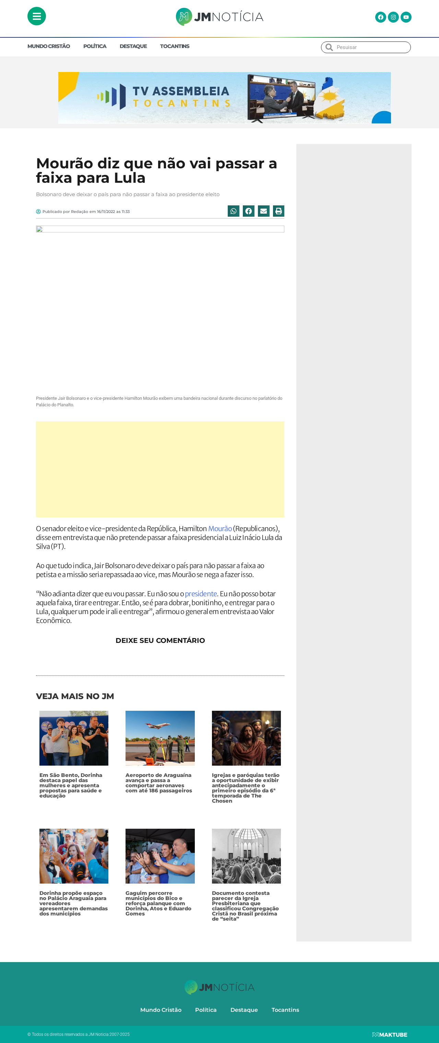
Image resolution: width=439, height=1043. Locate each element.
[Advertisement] (160, 469)
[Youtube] (406, 17)
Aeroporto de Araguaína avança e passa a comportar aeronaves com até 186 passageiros (159, 783)
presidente (201, 593)
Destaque (133, 46)
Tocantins (174, 46)
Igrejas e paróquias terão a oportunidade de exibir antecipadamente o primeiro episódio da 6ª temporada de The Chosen (246, 788)
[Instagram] (393, 17)
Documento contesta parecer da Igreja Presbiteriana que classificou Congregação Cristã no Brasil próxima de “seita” (245, 906)
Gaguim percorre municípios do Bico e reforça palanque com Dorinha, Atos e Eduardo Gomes (158, 903)
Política (94, 46)
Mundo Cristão (48, 46)
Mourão (220, 528)
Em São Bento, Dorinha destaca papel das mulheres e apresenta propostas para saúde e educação (70, 785)
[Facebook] (380, 17)
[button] (233, 211)
